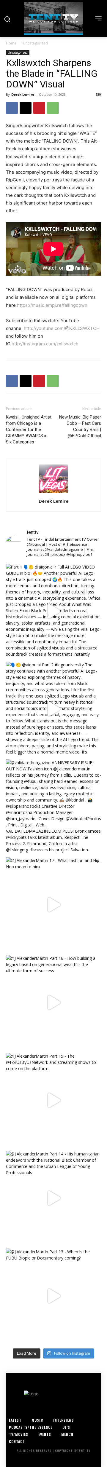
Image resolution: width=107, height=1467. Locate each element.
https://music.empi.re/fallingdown (52, 305)
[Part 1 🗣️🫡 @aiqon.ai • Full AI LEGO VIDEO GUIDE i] (53, 611)
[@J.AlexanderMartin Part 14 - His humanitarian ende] (53, 1198)
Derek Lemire (22, 94)
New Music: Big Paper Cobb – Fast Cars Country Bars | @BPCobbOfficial (80, 426)
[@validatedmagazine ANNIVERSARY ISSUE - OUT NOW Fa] (53, 806)
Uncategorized (35, 43)
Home (11, 43)
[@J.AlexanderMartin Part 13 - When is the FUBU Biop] (53, 1296)
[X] (26, 108)
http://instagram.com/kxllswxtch (45, 344)
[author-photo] (53, 492)
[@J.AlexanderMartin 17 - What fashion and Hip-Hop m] (53, 904)
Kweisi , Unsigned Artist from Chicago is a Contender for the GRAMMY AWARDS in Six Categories (28, 429)
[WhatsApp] (53, 108)
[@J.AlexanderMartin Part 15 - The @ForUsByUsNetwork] (53, 1100)
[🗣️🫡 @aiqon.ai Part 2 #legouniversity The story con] (53, 709)
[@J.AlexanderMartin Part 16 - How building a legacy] (53, 1002)
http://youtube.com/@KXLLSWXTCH (62, 328)
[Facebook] (12, 108)
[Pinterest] (39, 108)
